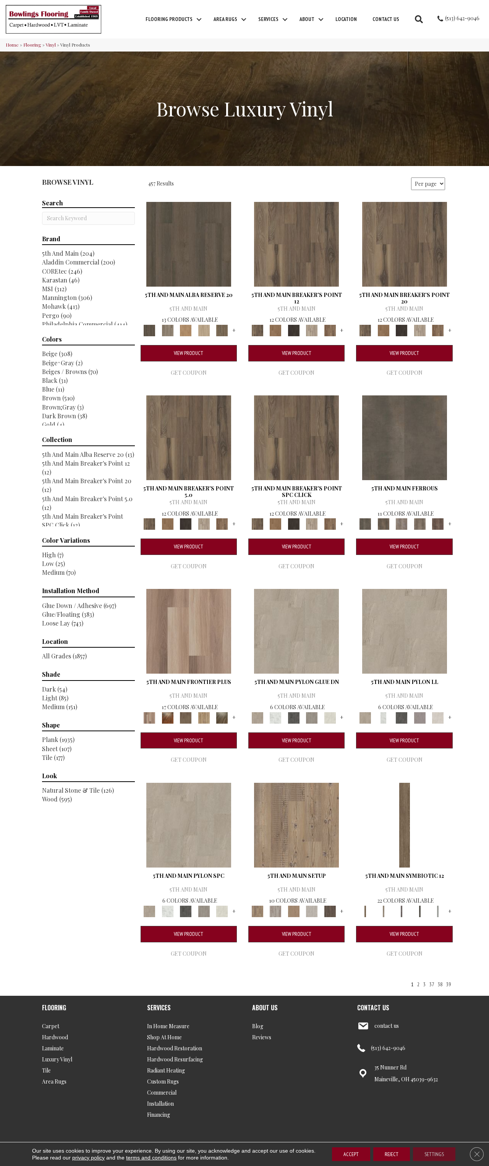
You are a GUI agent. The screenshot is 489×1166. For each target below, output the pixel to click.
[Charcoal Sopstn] (294, 717)
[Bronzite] (401, 910)
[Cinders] (438, 910)
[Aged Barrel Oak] (188, 243)
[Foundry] (401, 523)
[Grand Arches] (275, 329)
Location (346, 19)
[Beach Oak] (275, 910)
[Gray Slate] (312, 717)
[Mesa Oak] (204, 329)
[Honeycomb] (186, 329)
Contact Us (385, 19)
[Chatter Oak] (294, 910)
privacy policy (88, 1158)
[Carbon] (420, 910)
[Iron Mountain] (294, 329)
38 (440, 984)
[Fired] (404, 437)
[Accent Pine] (296, 824)
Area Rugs (225, 19)
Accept (351, 1154)
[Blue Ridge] (167, 329)
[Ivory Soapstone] (330, 717)
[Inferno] (438, 523)
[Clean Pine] (312, 910)
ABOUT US (265, 1007)
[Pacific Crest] (330, 329)
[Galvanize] (420, 523)
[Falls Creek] (296, 243)
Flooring (32, 45)
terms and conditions (151, 1158)
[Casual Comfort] (186, 717)
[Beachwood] (383, 910)
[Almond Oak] (188, 630)
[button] (199, 19)
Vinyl (51, 45)
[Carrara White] (275, 717)
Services (268, 19)
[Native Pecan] (222, 329)
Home (12, 45)
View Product (188, 353)
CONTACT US (373, 1007)
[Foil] (383, 523)
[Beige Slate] (296, 630)
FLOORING (54, 1007)
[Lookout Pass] (312, 329)
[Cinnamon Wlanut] (222, 717)
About (307, 19)
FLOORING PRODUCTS (169, 19)
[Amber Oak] (167, 717)
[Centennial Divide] (204, 717)
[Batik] (404, 824)
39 (448, 984)
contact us (386, 1025)
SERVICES (159, 1007)
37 (431, 984)
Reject (391, 1154)
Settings (434, 1154)
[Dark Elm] (330, 910)
